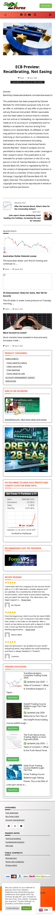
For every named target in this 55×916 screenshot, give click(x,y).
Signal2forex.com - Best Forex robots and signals (26, 419)
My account (46, 6)
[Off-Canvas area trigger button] (50, 14)
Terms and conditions (15, 861)
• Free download (13, 370)
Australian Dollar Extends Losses (19, 256)
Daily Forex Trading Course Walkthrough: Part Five (34, 767)
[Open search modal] (35, 14)
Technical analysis (13, 838)
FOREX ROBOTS (12, 359)
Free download (12, 813)
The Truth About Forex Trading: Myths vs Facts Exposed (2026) (35, 737)
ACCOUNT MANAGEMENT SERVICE (20, 377)
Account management (15, 820)
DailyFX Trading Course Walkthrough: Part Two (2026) (35, 706)
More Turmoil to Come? (15, 332)
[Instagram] (25, 15)
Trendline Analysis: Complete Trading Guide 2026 (35, 675)
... (16, 263)
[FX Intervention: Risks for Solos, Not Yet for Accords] (27, 281)
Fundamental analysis (15, 842)
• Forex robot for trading (16, 363)
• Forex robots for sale (15, 373)
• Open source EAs (14, 366)
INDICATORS (10, 381)
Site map (9, 845)
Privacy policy (11, 865)
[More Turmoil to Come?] (27, 321)
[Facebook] (21, 15)
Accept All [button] (26, 908)
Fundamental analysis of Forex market (27, 82)
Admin (22, 78)
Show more (26, 600)
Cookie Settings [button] (13, 908)
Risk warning (11, 858)
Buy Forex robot (12, 816)
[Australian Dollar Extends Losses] (27, 245)
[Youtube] (29, 15)
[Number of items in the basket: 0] (5, 15)
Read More (12, 697)
